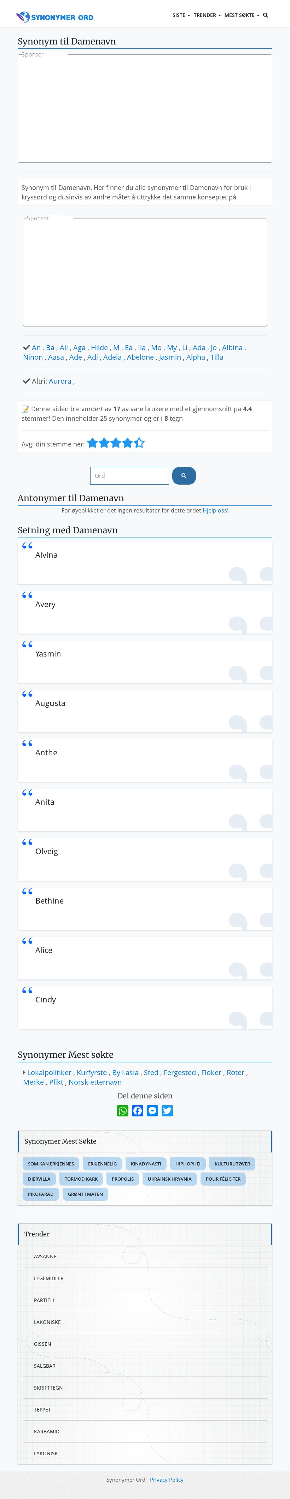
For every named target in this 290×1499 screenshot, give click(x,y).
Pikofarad (41, 1194)
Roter (235, 1072)
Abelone (140, 357)
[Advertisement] (145, 109)
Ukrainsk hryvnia (170, 1179)
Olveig (46, 851)
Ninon (33, 357)
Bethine (49, 900)
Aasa (56, 357)
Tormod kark (81, 1179)
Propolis (123, 1179)
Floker (211, 1072)
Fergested (180, 1072)
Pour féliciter (223, 1179)
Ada (199, 347)
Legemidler (49, 1278)
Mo (156, 347)
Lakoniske (47, 1322)
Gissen (42, 1344)
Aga (79, 347)
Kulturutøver (232, 1164)
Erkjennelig (102, 1164)
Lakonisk (46, 1453)
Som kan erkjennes (51, 1164)
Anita (44, 801)
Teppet (42, 1409)
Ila (142, 347)
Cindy (45, 999)
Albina (232, 347)
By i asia (125, 1072)
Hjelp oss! (215, 510)
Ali (64, 347)
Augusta (50, 702)
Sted (151, 1072)
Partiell (44, 1300)
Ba (50, 347)
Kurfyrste (92, 1072)
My (172, 347)
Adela (112, 357)
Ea (129, 347)
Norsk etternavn (95, 1082)
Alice (43, 950)
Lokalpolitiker (49, 1072)
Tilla (217, 357)
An (36, 347)
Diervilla (39, 1179)
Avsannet (46, 1256)
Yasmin (48, 653)
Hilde (99, 347)
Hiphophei (188, 1164)
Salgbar (45, 1365)
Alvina (46, 554)
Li (184, 347)
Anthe (46, 752)
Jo (214, 347)
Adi (92, 357)
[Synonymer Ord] (54, 9)
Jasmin (170, 357)
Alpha (195, 357)
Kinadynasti (146, 1164)
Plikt (56, 1082)
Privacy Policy (167, 1479)
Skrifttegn (48, 1387)
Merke (33, 1082)
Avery (45, 604)
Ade (75, 357)
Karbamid (46, 1431)
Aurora (60, 381)
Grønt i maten (85, 1194)
